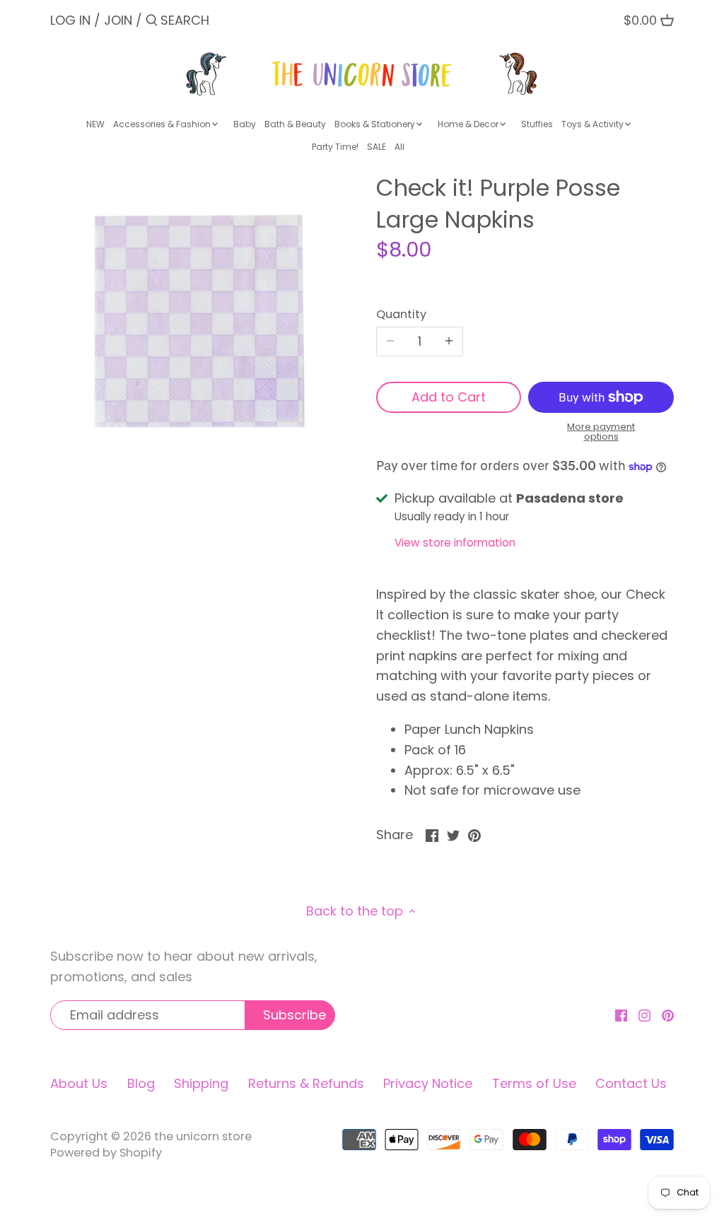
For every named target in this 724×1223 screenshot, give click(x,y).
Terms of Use (534, 1083)
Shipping (201, 1083)
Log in (70, 20)
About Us (78, 1083)
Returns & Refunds (306, 1083)
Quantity (401, 314)
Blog (141, 1083)
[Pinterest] (668, 1014)
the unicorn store (203, 1136)
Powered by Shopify (106, 1153)
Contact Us (631, 1083)
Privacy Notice (427, 1083)
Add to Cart (448, 397)
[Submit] (152, 22)
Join (118, 20)
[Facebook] (621, 1014)
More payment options (601, 432)
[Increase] (449, 341)
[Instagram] (644, 1014)
